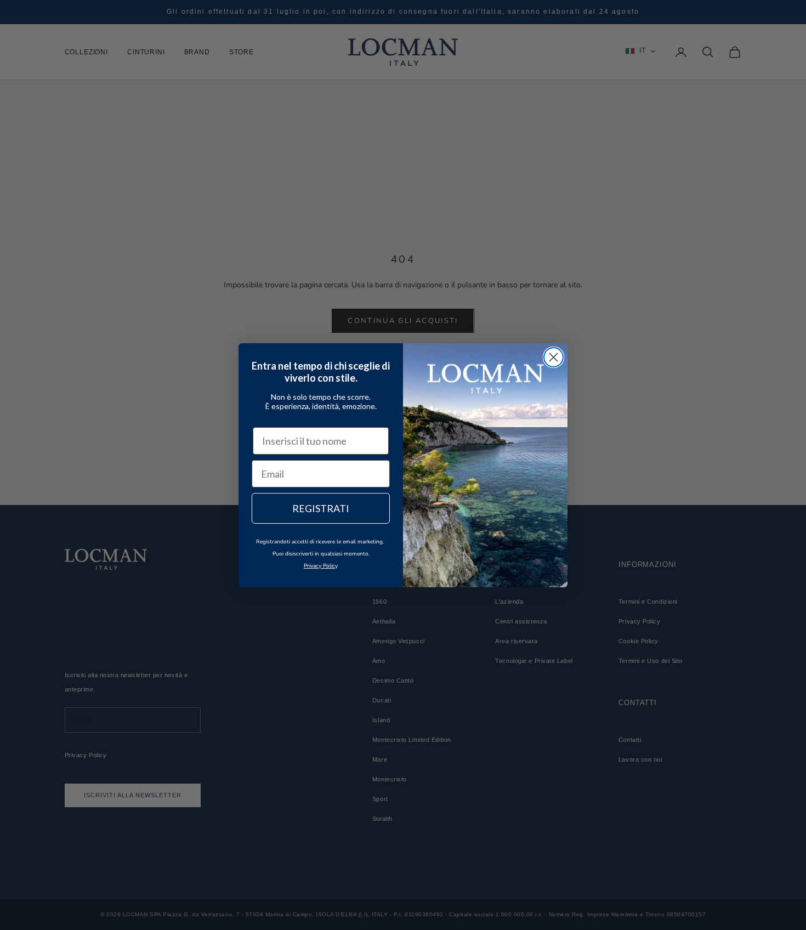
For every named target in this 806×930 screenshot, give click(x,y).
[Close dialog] (553, 357)
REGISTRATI (320, 508)
